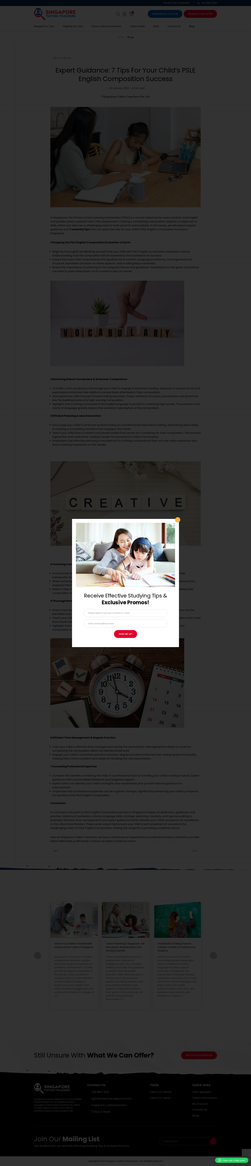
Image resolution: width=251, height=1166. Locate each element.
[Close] (177, 519)
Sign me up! (125, 634)
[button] (231, 1160)
